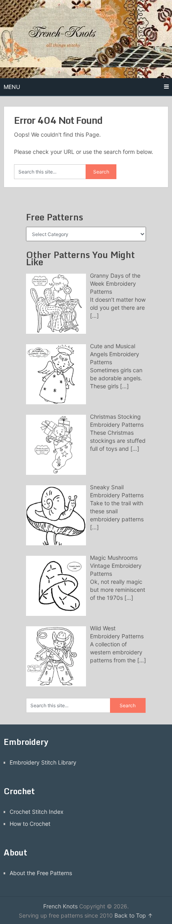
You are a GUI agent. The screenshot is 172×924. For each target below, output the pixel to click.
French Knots (60, 906)
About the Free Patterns (41, 873)
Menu (12, 86)
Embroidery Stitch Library (43, 762)
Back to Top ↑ (133, 915)
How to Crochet (30, 823)
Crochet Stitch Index (37, 811)
